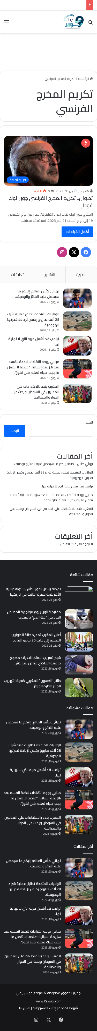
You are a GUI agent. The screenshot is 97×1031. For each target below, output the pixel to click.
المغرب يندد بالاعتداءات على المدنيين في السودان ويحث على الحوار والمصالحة (35, 392)
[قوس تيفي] (73, 22)
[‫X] (74, 252)
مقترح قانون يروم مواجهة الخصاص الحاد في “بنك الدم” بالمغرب (34, 615)
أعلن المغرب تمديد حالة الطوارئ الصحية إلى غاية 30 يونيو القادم (36, 637)
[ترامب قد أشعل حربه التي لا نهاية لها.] (77, 346)
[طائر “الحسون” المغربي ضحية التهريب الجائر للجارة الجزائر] (79, 687)
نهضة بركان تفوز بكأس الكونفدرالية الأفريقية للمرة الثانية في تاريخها (33, 592)
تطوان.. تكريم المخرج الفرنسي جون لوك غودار (51, 201)
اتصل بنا (24, 1008)
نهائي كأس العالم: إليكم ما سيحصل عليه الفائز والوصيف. (37, 294)
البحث (89, 422)
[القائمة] (6, 24)
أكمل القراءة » (77, 231)
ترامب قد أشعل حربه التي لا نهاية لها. (33, 341)
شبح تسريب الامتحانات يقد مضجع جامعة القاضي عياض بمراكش (35, 660)
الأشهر (50, 274)
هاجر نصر (83, 191)
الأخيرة (81, 274)
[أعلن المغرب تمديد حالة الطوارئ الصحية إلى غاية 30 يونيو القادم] (79, 642)
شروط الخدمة (68, 1008)
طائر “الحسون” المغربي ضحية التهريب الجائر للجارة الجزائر (32, 683)
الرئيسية (84, 78)
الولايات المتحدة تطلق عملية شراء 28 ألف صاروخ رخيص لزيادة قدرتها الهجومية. (33, 319)
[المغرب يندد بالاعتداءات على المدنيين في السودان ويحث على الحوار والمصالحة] (77, 393)
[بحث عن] (90, 24)
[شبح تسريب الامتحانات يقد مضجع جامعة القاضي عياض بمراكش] (79, 664)
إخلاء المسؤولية (44, 1008)
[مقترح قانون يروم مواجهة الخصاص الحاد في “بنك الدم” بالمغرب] (79, 619)
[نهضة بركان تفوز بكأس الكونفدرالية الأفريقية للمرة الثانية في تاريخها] (79, 596)
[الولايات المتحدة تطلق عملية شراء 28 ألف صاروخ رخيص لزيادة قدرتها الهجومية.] (77, 321)
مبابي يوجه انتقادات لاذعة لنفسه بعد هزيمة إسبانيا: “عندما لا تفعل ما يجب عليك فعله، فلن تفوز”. (33, 367)
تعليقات (17, 274)
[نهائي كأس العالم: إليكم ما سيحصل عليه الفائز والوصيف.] (77, 298)
